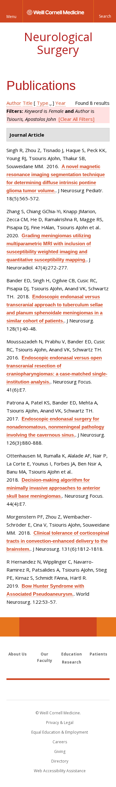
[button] (104, 11)
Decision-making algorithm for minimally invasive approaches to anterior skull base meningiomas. (53, 488)
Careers (60, 742)
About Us (17, 654)
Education (71, 654)
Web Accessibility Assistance (60, 770)
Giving (59, 751)
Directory (59, 761)
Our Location (9, 627)
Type (42, 103)
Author (13, 103)
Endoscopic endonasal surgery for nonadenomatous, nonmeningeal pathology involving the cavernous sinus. (55, 427)
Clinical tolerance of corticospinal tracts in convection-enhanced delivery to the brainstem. (57, 541)
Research (71, 662)
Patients (98, 654)
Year (60, 103)
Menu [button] (11, 16)
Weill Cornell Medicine (58, 689)
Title (28, 103)
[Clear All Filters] (76, 119)
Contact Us (106, 627)
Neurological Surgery (58, 43)
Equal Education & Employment (59, 732)
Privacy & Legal (59, 722)
